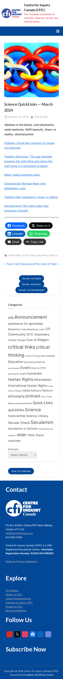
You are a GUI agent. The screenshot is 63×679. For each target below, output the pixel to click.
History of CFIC (14, 594)
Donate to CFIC (14, 606)
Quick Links (28, 255)
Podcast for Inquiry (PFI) (19, 602)
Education (15, 362)
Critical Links (41, 116)
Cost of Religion (37, 340)
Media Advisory (32, 390)
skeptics (12, 435)
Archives (13, 449)
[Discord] (48, 634)
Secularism (42, 422)
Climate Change (17, 340)
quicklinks (41, 255)
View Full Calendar (21, 471)
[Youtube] (9, 634)
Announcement (30, 317)
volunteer (14, 440)
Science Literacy (37, 416)
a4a (11, 317)
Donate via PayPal (31, 278)
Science (53, 255)
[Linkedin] (40, 634)
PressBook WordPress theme (38, 675)
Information (42, 380)
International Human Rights (27, 385)
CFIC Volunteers (37, 334)
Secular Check (19, 423)
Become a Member (16, 610)
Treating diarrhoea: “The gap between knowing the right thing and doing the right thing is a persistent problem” (28, 161)
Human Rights (20, 379)
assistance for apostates (25, 323)
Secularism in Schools (22, 428)
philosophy (16, 396)
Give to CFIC (38, 368)
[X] (17, 634)
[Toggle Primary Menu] (57, 31)
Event (25, 367)
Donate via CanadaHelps (31, 290)
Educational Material (34, 362)
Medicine (47, 390)
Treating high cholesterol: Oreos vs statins (31, 197)
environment (14, 368)
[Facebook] (33, 634)
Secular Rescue (45, 429)
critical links (14, 255)
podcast (32, 396)
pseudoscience (24, 403)
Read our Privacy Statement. (21, 561)
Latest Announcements (18, 598)
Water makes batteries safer (22, 174)
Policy (43, 396)
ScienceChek (17, 416)
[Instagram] (25, 634)
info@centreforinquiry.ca (19, 533)
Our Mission (12, 590)
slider (21, 434)
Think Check (35, 435)
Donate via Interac (31, 284)
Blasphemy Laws (17, 329)
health (23, 374)
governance (13, 374)
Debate (51, 355)
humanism (34, 373)
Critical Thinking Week (35, 356)
